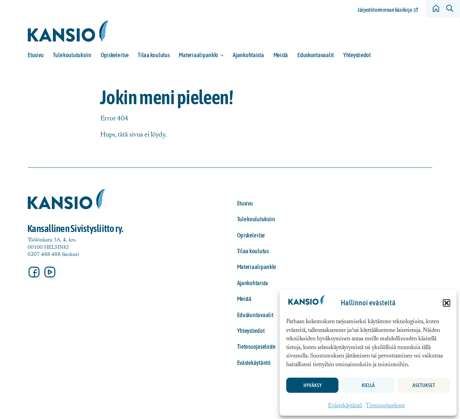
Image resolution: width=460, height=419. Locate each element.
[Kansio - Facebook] (34, 272)
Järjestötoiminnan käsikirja (384, 10)
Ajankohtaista (248, 55)
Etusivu (35, 55)
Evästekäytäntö (345, 406)
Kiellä (368, 385)
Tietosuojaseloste (385, 406)
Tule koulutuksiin (72, 55)
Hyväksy (312, 385)
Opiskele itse (115, 55)
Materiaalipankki (198, 55)
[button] (446, 303)
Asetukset (424, 385)
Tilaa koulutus (153, 55)
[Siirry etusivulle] (68, 31)
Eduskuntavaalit (315, 55)
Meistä (280, 55)
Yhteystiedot (357, 55)
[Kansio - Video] (49, 272)
